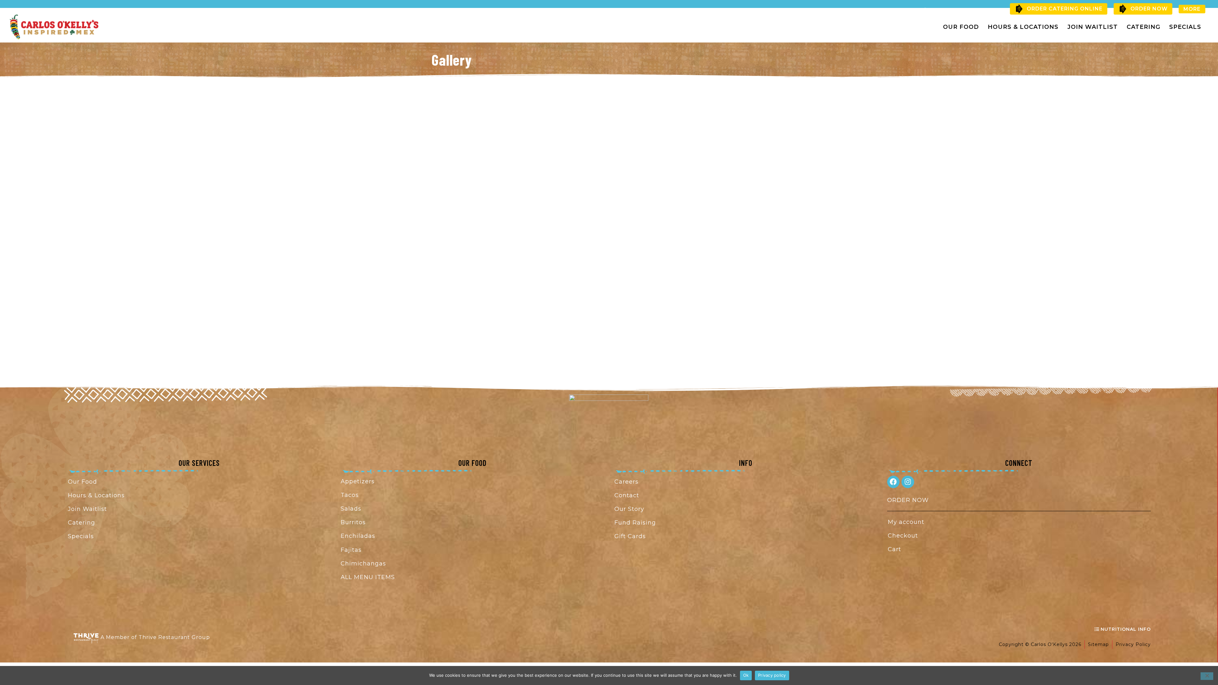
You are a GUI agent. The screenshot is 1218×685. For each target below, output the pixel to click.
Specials (1185, 26)
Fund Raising (635, 522)
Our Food (961, 26)
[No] (1207, 676)
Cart (894, 549)
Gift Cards (630, 536)
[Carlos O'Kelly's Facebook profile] (893, 482)
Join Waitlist (1092, 26)
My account (906, 522)
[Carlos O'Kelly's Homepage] (54, 27)
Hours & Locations (1023, 26)
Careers (626, 481)
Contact (626, 495)
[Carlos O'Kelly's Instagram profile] (907, 482)
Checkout (903, 535)
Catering (1143, 26)
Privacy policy (772, 675)
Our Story (629, 509)
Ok (746, 675)
